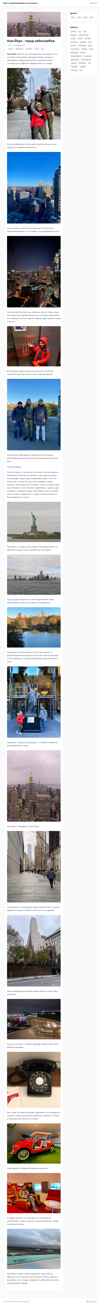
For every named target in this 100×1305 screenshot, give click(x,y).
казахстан (87, 56)
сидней (82, 67)
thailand (84, 49)
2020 (72, 17)
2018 (85, 17)
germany (88, 38)
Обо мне (93, 3)
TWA (54, 991)
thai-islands (75, 49)
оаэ (89, 63)
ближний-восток (76, 56)
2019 (79, 17)
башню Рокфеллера (28, 742)
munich (73, 45)
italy (90, 42)
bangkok (73, 35)
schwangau (82, 45)
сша (42, 49)
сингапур (74, 70)
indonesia (83, 42)
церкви (29, 907)
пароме (53, 475)
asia (80, 31)
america (10, 49)
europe (73, 38)
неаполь (74, 63)
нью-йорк (29, 49)
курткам (47, 57)
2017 (91, 17)
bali (85, 31)
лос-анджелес (86, 60)
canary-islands (84, 35)
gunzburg (74, 42)
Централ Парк (13, 599)
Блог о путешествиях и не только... (21, 3)
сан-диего (74, 67)
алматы (82, 52)
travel (36, 49)
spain (90, 45)
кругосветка (19, 49)
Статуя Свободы (14, 467)
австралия (74, 52)
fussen (80, 38)
